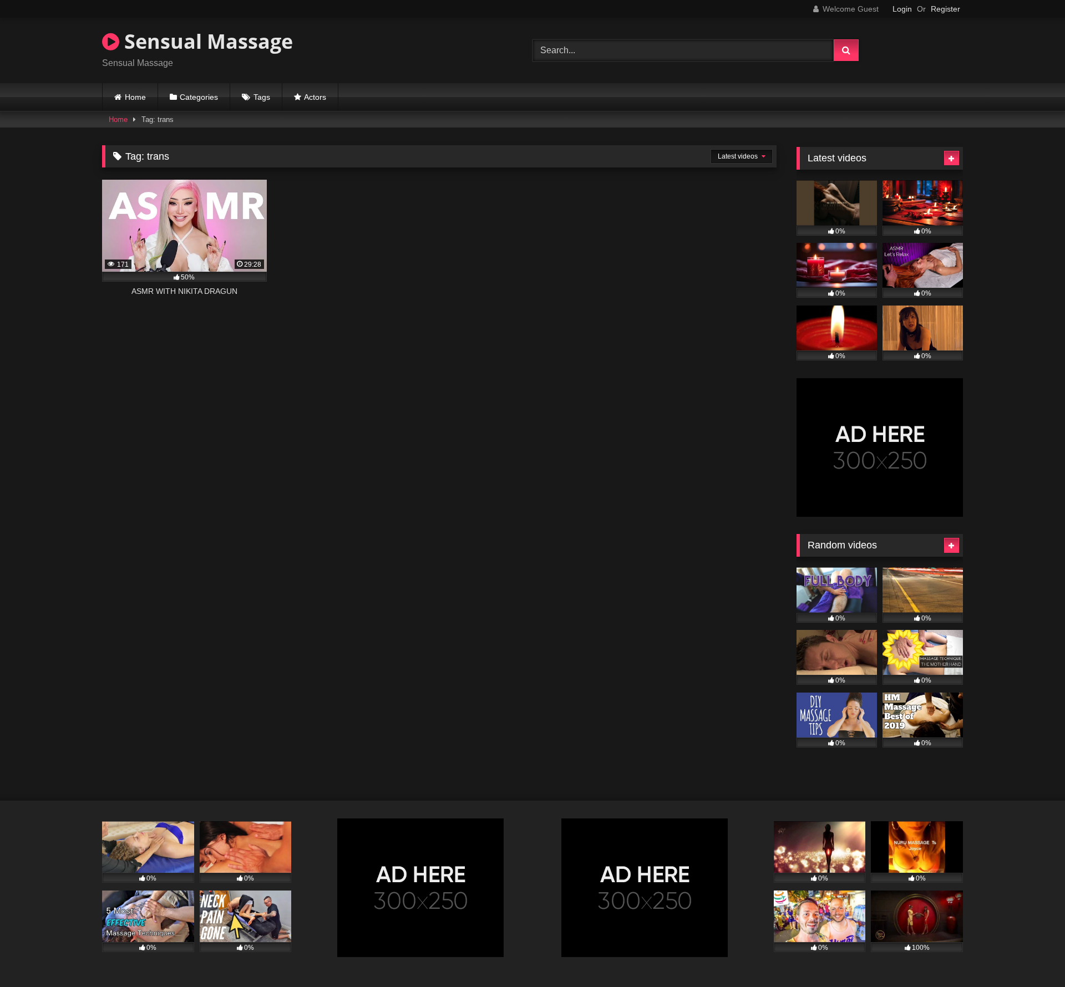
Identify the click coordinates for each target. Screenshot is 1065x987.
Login (902, 8)
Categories (199, 97)
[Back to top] (1030, 954)
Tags (261, 97)
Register (945, 8)
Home (135, 97)
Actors (315, 97)
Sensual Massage (206, 41)
